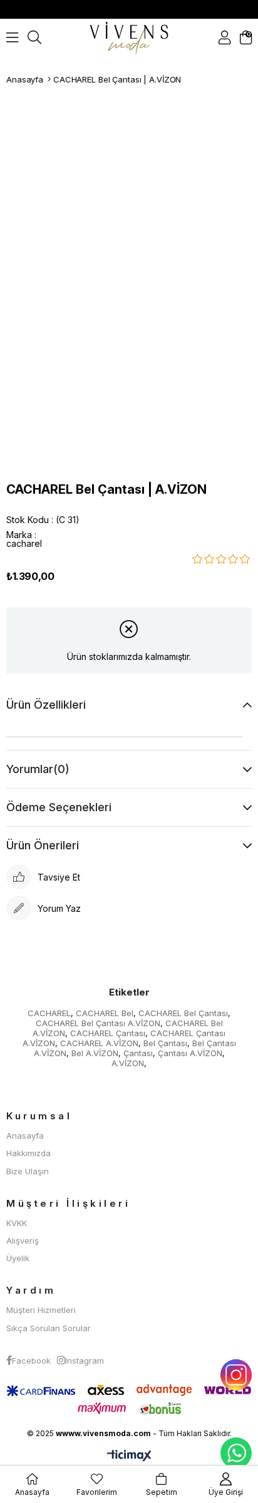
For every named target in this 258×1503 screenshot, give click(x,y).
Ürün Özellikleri (46, 704)
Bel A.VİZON (94, 1053)
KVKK (16, 1223)
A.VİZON (127, 1063)
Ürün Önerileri (42, 845)
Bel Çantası (165, 1043)
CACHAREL (49, 1013)
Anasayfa (25, 1136)
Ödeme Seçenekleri (58, 807)
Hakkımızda (28, 1153)
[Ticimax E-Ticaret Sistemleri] (129, 1456)
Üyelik (17, 1258)
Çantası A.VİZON (190, 1053)
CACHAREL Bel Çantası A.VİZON (98, 1023)
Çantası (138, 1053)
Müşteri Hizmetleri (41, 1310)
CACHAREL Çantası (107, 1033)
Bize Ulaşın (27, 1171)
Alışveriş (22, 1241)
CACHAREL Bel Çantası (183, 1013)
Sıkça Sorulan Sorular (48, 1328)
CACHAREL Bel (104, 1013)
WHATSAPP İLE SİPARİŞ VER (236, 1453)
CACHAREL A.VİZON (99, 1043)
